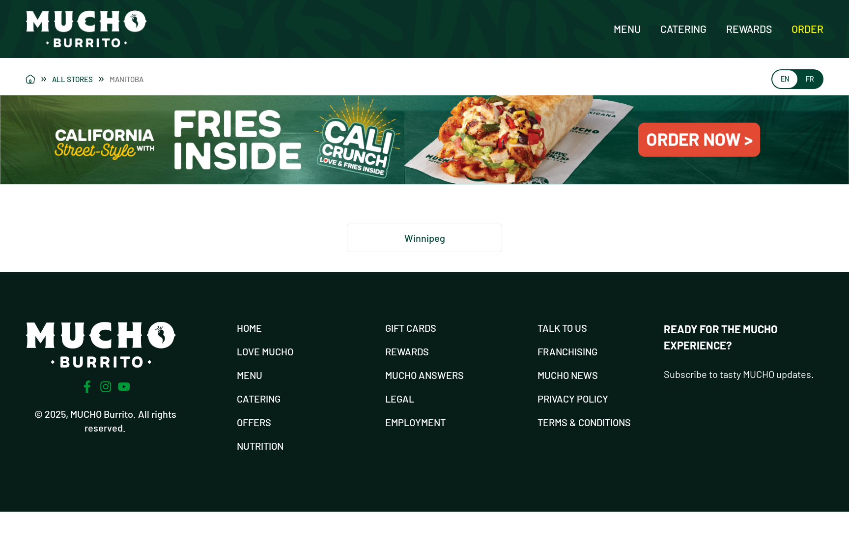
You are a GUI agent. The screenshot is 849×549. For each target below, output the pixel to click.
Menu (627, 29)
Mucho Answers (424, 375)
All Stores (72, 79)
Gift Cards (410, 328)
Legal (399, 399)
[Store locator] (36, 79)
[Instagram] (105, 386)
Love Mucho (265, 351)
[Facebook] (87, 386)
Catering (683, 29)
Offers (254, 422)
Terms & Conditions (584, 422)
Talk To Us (562, 328)
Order (807, 29)
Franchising (567, 351)
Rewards (749, 29)
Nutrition (260, 446)
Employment (415, 422)
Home (249, 328)
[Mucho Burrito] (86, 29)
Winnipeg (424, 238)
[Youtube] (124, 386)
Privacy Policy (573, 399)
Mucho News (568, 375)
